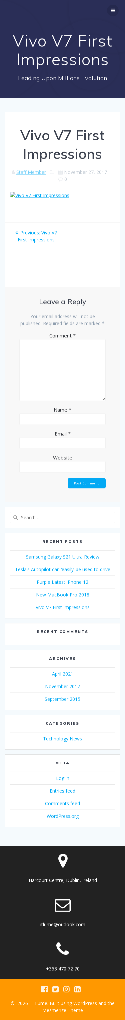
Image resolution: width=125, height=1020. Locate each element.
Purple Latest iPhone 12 (62, 582)
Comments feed (62, 803)
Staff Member (31, 172)
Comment (62, 335)
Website (62, 457)
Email (63, 433)
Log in (62, 778)
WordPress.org (63, 816)
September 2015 (62, 699)
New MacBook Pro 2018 (62, 594)
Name (62, 409)
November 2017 (62, 686)
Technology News (62, 738)
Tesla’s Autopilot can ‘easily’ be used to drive (62, 569)
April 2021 (62, 674)
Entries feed (62, 791)
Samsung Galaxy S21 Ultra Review (62, 557)
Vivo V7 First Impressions (63, 607)
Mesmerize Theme (62, 1010)
